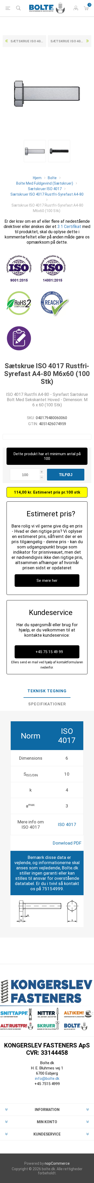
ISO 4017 (67, 824)
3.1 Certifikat (69, 226)
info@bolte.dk (47, 1078)
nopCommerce (57, 1163)
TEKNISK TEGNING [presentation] (47, 691)
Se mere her (47, 580)
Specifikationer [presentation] (47, 704)
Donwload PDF (67, 843)
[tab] (47, 691)
